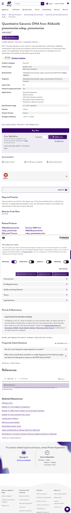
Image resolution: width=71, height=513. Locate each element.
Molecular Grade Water (11, 211)
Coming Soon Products (10, 441)
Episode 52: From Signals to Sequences (16, 429)
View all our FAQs (10, 385)
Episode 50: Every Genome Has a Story (16, 437)
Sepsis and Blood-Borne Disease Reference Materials (21, 452)
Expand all (64, 289)
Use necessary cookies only (26, 274)
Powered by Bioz (7, 411)
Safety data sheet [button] (55, 162)
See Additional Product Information (20, 125)
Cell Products (16, 10)
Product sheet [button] (9, 162)
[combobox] (27, 3)
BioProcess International (10, 444)
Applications (5, 10)
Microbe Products (27, 10)
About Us (65, 10)
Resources (57, 10)
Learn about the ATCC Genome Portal (20, 42)
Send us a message (24, 482)
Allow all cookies (60, 274)
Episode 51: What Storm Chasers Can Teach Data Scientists (23, 433)
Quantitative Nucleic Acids (11, 448)
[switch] (31, 261)
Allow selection (44, 274)
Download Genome (11, 37)
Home (4, 15)
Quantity (39, 137)
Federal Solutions (46, 10)
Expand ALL (62, 365)
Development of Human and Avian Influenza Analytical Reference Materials (29, 456)
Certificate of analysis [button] (34, 162)
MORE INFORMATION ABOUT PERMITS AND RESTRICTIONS (27, 360)
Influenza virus (7, 425)
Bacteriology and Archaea (33, 15)
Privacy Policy (27, 252)
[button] (42, 3)
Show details (63, 269)
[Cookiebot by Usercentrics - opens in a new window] (61, 238)
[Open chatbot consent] (67, 509)
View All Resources (11, 460)
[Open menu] (3, 4)
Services (37, 10)
